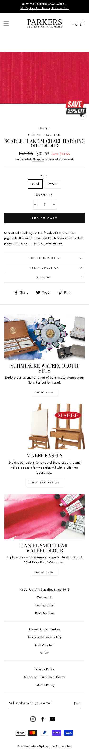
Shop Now (44, 392)
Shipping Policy (44, 258)
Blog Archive (44, 613)
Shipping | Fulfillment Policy (44, 677)
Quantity (44, 195)
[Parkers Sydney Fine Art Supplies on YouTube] (52, 719)
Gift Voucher (44, 645)
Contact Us (44, 597)
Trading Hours (44, 605)
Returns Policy (44, 684)
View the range (45, 482)
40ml (35, 184)
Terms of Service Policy (44, 637)
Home (43, 128)
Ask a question (44, 267)
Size (44, 175)
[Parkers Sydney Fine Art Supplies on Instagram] (33, 719)
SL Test (44, 652)
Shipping (38, 159)
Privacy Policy (44, 669)
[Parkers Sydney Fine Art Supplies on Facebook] (42, 719)
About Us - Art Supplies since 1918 (45, 589)
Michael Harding (44, 135)
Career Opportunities (44, 629)
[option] (44, 6)
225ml (52, 184)
